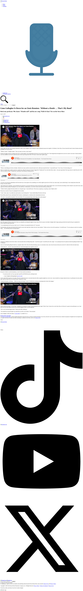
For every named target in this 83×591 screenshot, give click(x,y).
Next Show (9, 315)
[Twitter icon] (3, 117)
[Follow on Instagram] (7, 329)
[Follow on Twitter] (41, 579)
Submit (13, 581)
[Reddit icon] (3, 118)
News (4, 5)
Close (1, 104)
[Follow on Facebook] (3, 424)
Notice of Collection (44, 585)
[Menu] (0, 2)
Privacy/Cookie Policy (6, 316)
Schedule (4, 6)
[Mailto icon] (5, 121)
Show (4, 4)
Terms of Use (37, 317)
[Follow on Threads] (3, 580)
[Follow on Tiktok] (41, 423)
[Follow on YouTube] (41, 497)
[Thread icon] (6, 120)
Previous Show (3, 315)
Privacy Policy (53, 583)
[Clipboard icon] (6, 122)
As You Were (17, 313)
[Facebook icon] (6, 116)
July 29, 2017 (20, 276)
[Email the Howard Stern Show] (9, 580)
